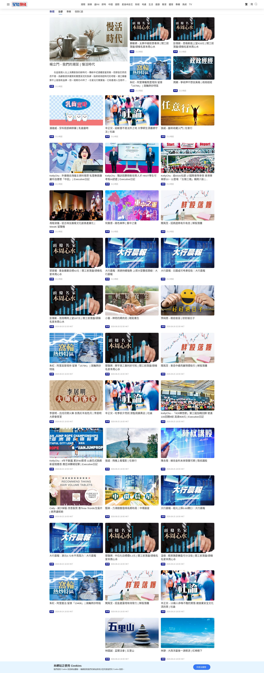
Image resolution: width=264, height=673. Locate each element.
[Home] (20, 4)
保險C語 (79, 11)
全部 (60, 11)
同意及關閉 (201, 667)
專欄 (69, 11)
